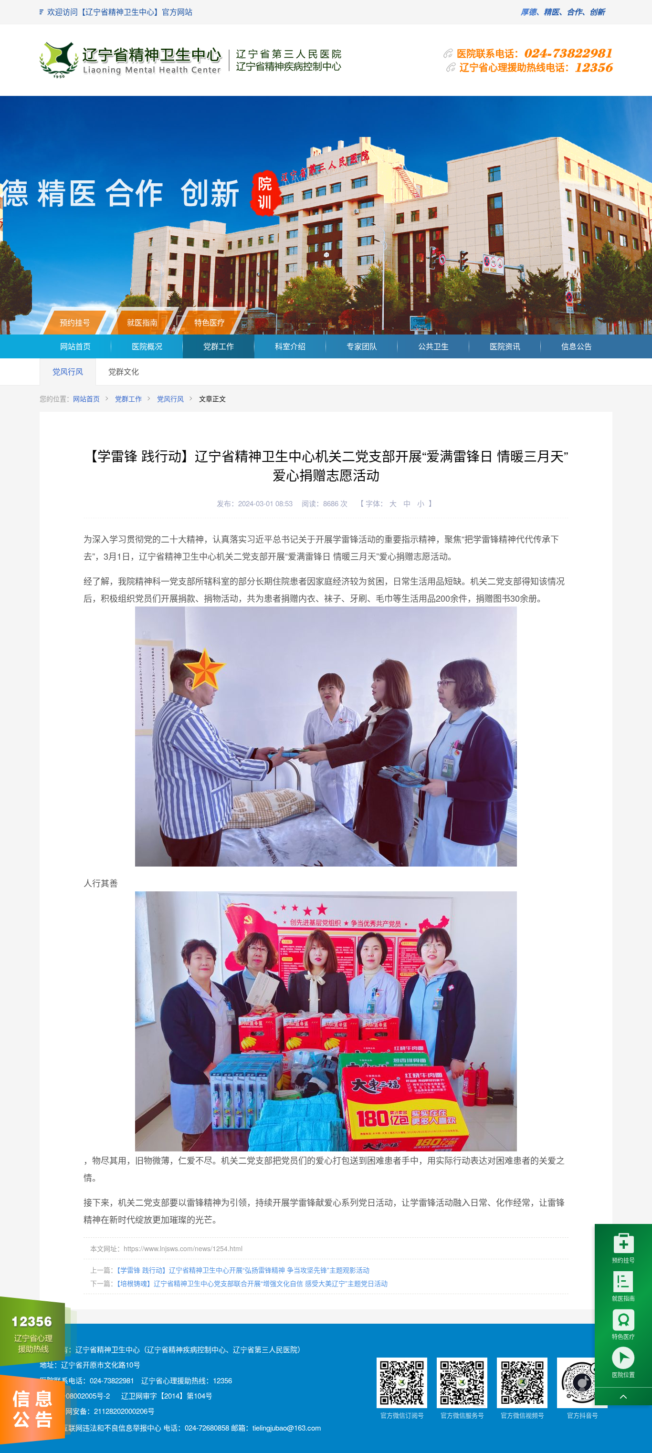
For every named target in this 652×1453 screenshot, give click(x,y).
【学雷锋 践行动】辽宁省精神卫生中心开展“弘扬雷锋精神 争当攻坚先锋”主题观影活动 (243, 1270)
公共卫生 (433, 346)
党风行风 (68, 371)
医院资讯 (505, 346)
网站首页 (75, 346)
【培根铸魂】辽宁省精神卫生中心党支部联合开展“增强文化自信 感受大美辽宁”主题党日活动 (252, 1283)
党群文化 (123, 371)
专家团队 (362, 346)
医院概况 (147, 346)
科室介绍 (290, 346)
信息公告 (576, 346)
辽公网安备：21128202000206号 (102, 1411)
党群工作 (218, 346)
